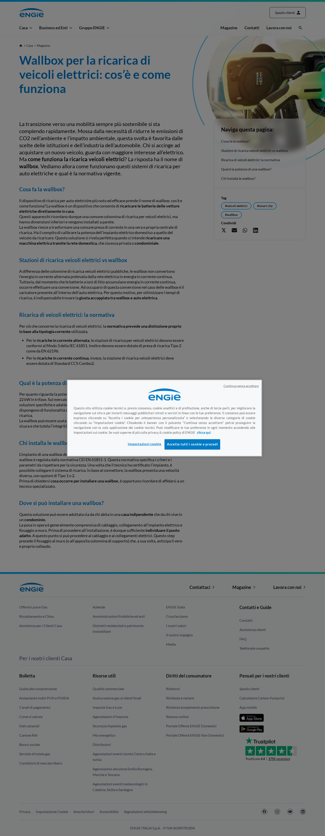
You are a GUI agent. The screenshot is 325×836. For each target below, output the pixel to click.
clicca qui (204, 432)
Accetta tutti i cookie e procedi (192, 444)
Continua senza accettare (241, 386)
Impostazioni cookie (144, 444)
